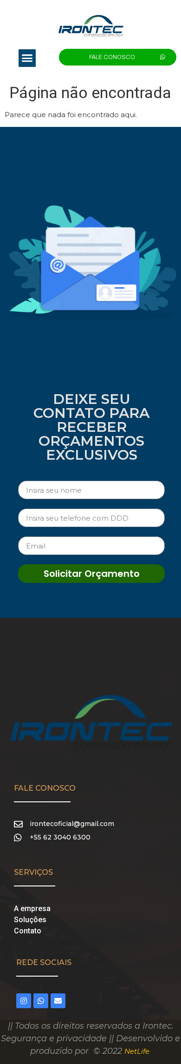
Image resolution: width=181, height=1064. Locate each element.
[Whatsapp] (40, 1000)
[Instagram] (23, 1000)
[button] (27, 58)
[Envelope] (58, 1000)
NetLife (136, 1051)
